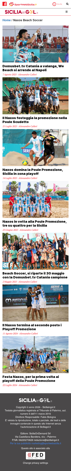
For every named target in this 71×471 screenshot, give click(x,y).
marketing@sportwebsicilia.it (46, 443)
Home (7, 20)
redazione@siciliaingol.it (46, 440)
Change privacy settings (35, 462)
